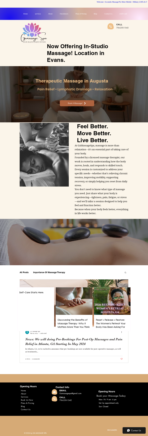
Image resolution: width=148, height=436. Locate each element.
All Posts (24, 272)
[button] (125, 272)
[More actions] (122, 332)
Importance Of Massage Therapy (49, 272)
